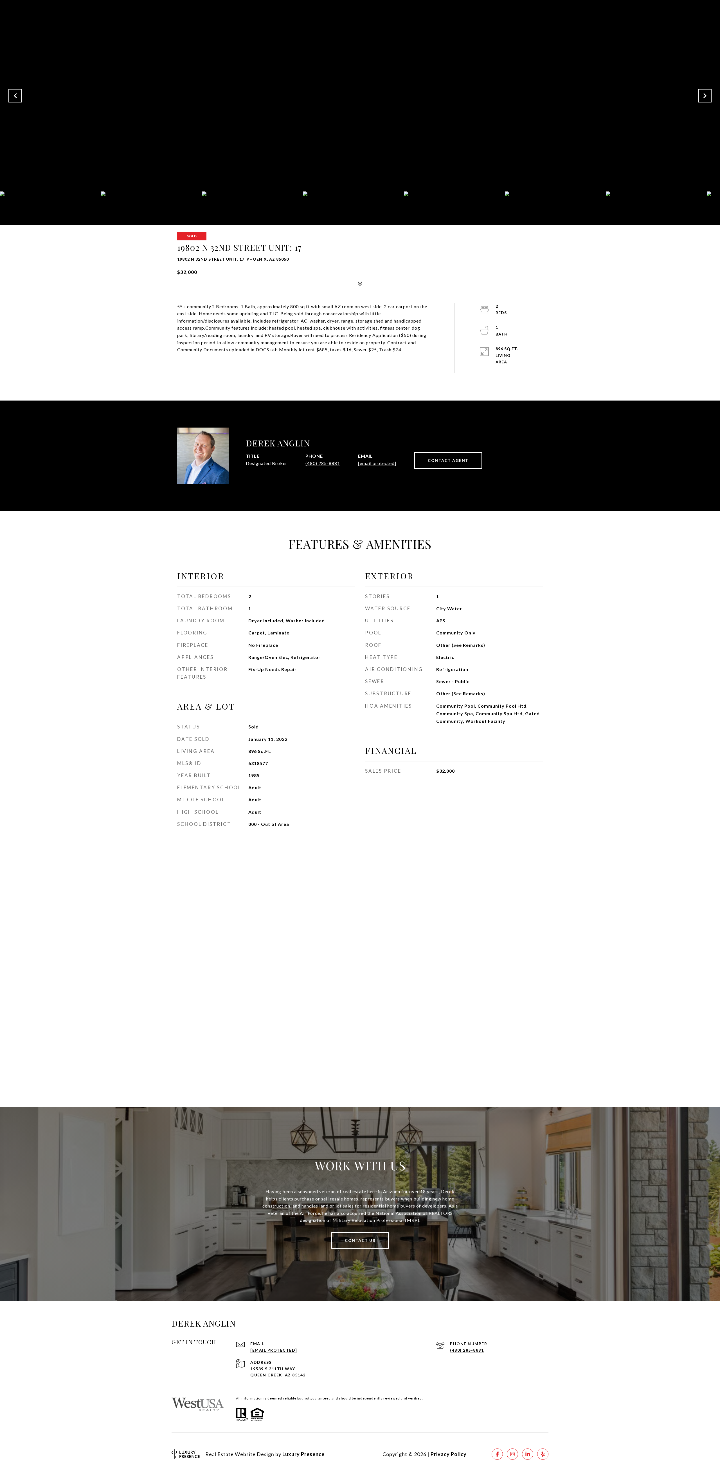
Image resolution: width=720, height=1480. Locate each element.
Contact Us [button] (360, 1240)
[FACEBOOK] (497, 1454)
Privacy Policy (449, 1454)
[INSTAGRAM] (512, 1454)
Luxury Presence (303, 1454)
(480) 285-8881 (322, 463)
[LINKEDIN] (527, 1454)
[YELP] (542, 1454)
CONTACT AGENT (448, 460)
